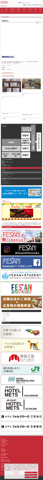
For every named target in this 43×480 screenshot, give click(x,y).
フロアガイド (40, 10)
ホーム (2, 10)
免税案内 (24, 4)
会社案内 (3, 467)
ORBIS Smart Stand (5, 113)
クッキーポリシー (4, 464)
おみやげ (4, 318)
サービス (4, 317)
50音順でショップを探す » (6, 322)
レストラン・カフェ (6, 316)
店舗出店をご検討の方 (4, 457)
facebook (3, 469)
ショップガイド (6, 10)
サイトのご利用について (4, 453)
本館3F (3, 160)
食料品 (4, 320)
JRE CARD (2, 448)
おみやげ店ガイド (18, 10)
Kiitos (23, 90)
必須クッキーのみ (31, 474)
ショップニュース (24, 9)
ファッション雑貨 (6, 313)
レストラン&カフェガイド (12, 10)
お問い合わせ (40, 4)
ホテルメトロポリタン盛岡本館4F (7, 159)
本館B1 (3, 163)
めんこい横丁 (9, 165)
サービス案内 (29, 4)
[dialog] (21, 471)
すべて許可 (31, 472)
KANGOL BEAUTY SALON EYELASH (27, 114)
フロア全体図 (4, 126)
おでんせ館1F (4, 164)
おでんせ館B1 (4, 165)
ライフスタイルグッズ (6, 314)
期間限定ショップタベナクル (5, 459)
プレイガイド (35, 10)
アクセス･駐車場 (34, 4)
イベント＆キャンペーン (30, 10)
